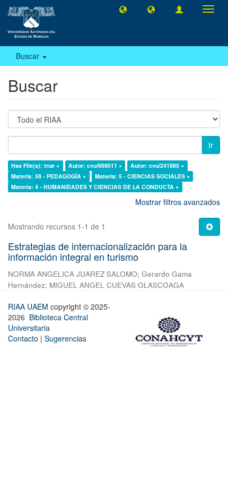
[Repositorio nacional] (172, 330)
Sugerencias (65, 338)
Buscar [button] (28, 55)
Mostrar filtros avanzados (177, 202)
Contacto (23, 338)
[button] (123, 9)
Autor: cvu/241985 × (157, 165)
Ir (210, 145)
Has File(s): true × (35, 165)
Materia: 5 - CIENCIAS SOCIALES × (142, 176)
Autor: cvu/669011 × (95, 165)
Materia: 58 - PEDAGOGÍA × (48, 176)
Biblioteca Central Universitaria (48, 322)
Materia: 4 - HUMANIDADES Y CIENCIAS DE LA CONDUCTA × (95, 187)
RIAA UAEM (29, 306)
